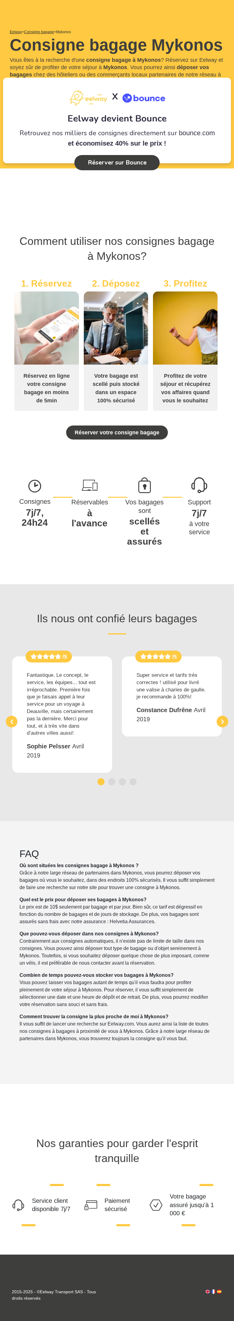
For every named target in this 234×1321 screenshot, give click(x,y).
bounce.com (197, 133)
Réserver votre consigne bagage (117, 432)
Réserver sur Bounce (117, 162)
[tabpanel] (62, 714)
